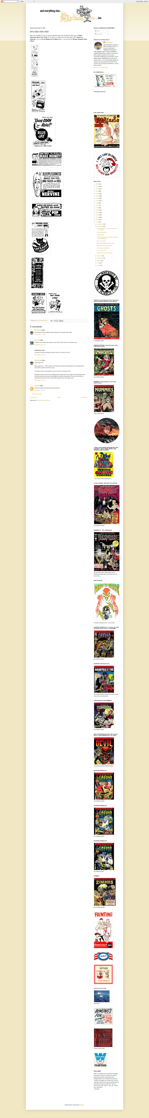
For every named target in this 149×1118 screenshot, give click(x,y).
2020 (97, 198)
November (100, 226)
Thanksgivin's (100, 235)
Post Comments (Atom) (43, 400)
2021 (97, 196)
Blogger (82, 1105)
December (100, 224)
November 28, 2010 (39, 345)
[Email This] (55, 321)
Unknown (37, 386)
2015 (97, 210)
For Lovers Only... (101, 241)
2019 (97, 200)
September (100, 258)
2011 (97, 219)
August (99, 260)
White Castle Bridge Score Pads (105, 243)
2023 (97, 191)
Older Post (84, 397)
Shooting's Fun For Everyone (105, 253)
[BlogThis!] (57, 321)
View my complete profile (101, 67)
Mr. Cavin (37, 340)
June (98, 265)
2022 (97, 193)
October (99, 256)
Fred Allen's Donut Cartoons (104, 245)
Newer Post (33, 397)
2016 (97, 208)
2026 (97, 184)
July (98, 263)
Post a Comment (37, 394)
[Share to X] (58, 321)
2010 (97, 222)
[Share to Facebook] (60, 321)
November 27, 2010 (39, 334)
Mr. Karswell (38, 330)
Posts (97, 31)
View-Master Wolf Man (103, 248)
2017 (97, 205)
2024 (97, 189)
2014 (97, 212)
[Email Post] (51, 320)
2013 (97, 215)
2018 (97, 203)
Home (59, 397)
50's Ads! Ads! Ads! (102, 232)
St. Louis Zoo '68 (101, 250)
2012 (97, 217)
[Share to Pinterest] (62, 321)
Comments (99, 34)
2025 (97, 186)
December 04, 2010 (39, 390)
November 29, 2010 (39, 355)
